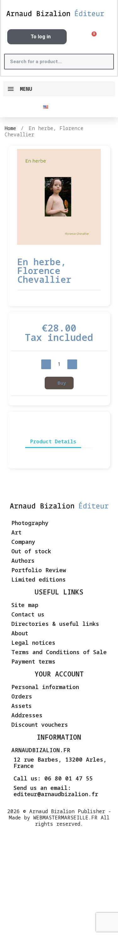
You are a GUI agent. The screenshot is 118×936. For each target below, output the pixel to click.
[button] (16, 197)
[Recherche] (105, 61)
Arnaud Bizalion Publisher (67, 811)
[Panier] (92, 37)
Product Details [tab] (53, 441)
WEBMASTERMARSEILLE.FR (65, 817)
